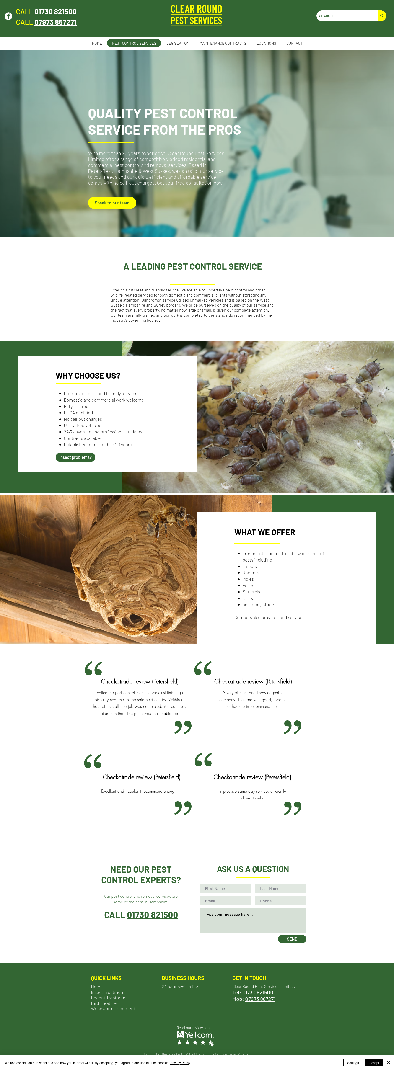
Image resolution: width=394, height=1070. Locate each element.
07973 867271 (260, 998)
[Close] (388, 1062)
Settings (353, 1062)
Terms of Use (152, 1054)
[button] (266, 43)
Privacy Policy (180, 1062)
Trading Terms (205, 1054)
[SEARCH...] (382, 15)
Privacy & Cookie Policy (178, 1054)
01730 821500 (55, 11)
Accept (374, 1062)
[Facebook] (8, 16)
